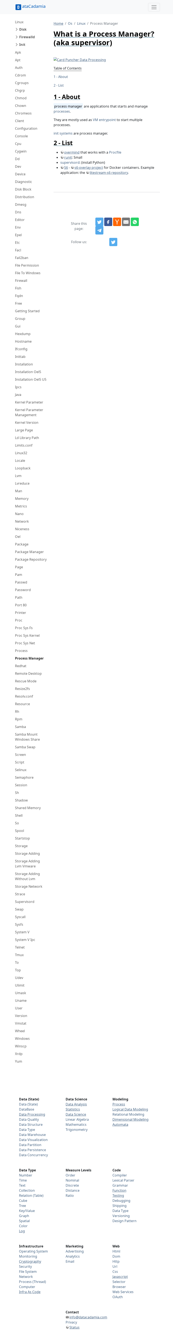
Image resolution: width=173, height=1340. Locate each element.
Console (21, 136)
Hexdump (23, 333)
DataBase (26, 1109)
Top (18, 970)
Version (21, 1015)
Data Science (76, 1114)
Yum (18, 1061)
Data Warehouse (32, 1134)
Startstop (22, 838)
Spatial (24, 1221)
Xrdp (19, 1053)
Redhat (20, 666)
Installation (24, 364)
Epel (18, 235)
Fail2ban (21, 257)
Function (119, 1190)
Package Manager (29, 551)
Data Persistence (32, 1150)
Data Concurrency (33, 1155)
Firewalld (27, 37)
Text (22, 1185)
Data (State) (28, 1104)
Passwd (21, 582)
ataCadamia (34, 6)
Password (23, 590)
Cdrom (20, 75)
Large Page (24, 430)
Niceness (22, 529)
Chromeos (23, 113)
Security (25, 1266)
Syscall (20, 917)
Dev (18, 166)
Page (19, 567)
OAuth (117, 1297)
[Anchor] (83, 97)
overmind (72, 152)
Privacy (71, 1322)
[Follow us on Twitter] (113, 242)
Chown (20, 105)
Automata (120, 1124)
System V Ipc (25, 939)
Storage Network (28, 886)
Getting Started (27, 311)
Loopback (23, 468)
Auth (19, 67)
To (17, 962)
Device (20, 174)
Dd (17, 159)
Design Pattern (124, 1221)
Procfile (115, 152)
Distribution (24, 197)
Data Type (27, 1129)
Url (114, 1266)
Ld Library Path (27, 437)
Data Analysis (76, 1104)
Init (22, 44)
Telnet (20, 947)
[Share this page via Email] (126, 222)
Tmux (19, 955)
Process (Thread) (32, 1281)
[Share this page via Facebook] (108, 222)
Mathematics (76, 1124)
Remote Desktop (28, 673)
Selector (119, 1281)
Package (21, 544)
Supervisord (24, 901)
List (61, 85)
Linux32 (21, 453)
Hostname (23, 341)
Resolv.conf (24, 696)
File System (28, 1271)
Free (18, 303)
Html (116, 1251)
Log (22, 1231)
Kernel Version (26, 422)
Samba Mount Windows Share (27, 737)
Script (19, 762)
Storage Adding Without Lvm (27, 876)
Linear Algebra (77, 1119)
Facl (18, 250)
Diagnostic (23, 181)
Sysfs (19, 924)
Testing (118, 1195)
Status (74, 1327)
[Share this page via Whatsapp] (135, 222)
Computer (27, 1286)
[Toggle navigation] (154, 7)
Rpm (18, 719)
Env (18, 227)
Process (21, 650)
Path (18, 597)
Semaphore (24, 777)
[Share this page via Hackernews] (117, 222)
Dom (116, 1256)
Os (70, 23)
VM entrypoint (104, 119)
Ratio (70, 1195)
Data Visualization (33, 1139)
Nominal (72, 1180)
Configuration (26, 128)
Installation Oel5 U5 (30, 379)
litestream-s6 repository (109, 172)
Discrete (72, 1185)
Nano (19, 513)
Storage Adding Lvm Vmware (27, 863)
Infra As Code (30, 1292)
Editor (20, 219)
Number (25, 1175)
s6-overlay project (88, 167)
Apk (18, 52)
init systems (63, 133)
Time (23, 1180)
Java (18, 394)
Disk (23, 29)
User (19, 1008)
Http (116, 1261)
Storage (21, 846)
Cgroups (22, 82)
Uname (21, 1000)
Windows (22, 1038)
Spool (19, 830)
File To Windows (28, 273)
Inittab (20, 356)
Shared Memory (28, 808)
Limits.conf (23, 445)
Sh (17, 792)
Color (23, 1226)
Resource (22, 704)
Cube (23, 1200)
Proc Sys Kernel (27, 635)
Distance (73, 1190)
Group (20, 318)
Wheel (20, 1031)
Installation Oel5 (28, 371)
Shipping (119, 1205)
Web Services (123, 1292)
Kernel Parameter (29, 402)
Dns (18, 212)
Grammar (120, 1185)
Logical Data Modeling (130, 1109)
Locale (20, 460)
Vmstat (20, 1023)
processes (62, 111)
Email (70, 1261)
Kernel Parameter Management (29, 412)
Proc (18, 620)
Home (58, 23)
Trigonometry (77, 1129)
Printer (20, 612)
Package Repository (31, 559)
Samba (20, 726)
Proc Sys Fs (24, 628)
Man (18, 491)
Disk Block (23, 189)
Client (19, 121)
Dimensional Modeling (130, 1119)
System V (22, 932)
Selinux (20, 769)
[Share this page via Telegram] (99, 230)
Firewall (21, 280)
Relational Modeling (128, 1114)
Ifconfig (21, 349)
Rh (17, 711)
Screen (20, 754)
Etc (17, 242)
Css (115, 1271)
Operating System (33, 1251)
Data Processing (32, 1114)
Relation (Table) (31, 1195)
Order (70, 1175)
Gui (17, 326)
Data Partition (30, 1144)
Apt (17, 60)
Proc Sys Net (25, 643)
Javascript (120, 1276)
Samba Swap (25, 747)
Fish (18, 288)
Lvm (18, 475)
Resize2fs (22, 688)
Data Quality (29, 1119)
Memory (21, 498)
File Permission (27, 265)
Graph (24, 1215)
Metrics (21, 506)
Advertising (75, 1251)
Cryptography (30, 1261)
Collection (27, 1190)
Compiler (119, 1175)
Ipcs (18, 387)
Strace (20, 894)
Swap (19, 909)
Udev (19, 977)
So (17, 823)
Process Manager (29, 658)
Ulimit (19, 985)
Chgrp (20, 90)
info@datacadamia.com (88, 1317)
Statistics (73, 1109)
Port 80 (21, 605)
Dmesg (20, 204)
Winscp (21, 1046)
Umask (20, 993)
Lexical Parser (123, 1180)
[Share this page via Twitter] (99, 222)
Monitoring (28, 1256)
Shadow (21, 800)
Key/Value (27, 1210)
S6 (66, 167)
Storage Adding (27, 853)
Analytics (73, 1256)
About (63, 76)
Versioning (121, 1215)
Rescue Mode (25, 681)
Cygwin (21, 151)
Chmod (21, 98)
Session (21, 785)
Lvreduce (22, 483)
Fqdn (19, 295)
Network (22, 521)
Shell (19, 815)
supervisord (70, 162)
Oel (17, 536)
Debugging (121, 1200)
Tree (22, 1205)
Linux (19, 22)
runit (68, 157)
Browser (119, 1286)
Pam (18, 574)
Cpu (18, 143)
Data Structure (31, 1124)
